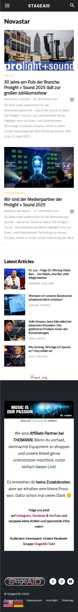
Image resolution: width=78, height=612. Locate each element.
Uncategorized (15, 193)
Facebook (38, 515)
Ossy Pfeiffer (37, 357)
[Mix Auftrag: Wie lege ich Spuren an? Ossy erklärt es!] (14, 356)
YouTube (55, 515)
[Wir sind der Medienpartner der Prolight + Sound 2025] (39, 167)
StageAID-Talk (44, 544)
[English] (8, 603)
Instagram (23, 515)
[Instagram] (61, 581)
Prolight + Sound (17, 99)
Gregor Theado (39, 305)
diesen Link (45, 466)
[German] (19, 603)
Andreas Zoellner (41, 283)
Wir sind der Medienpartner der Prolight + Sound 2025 (33, 202)
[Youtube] (70, 581)
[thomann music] (39, 417)
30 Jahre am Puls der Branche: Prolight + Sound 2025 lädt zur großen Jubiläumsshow (32, 87)
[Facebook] (53, 581)
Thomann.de (39, 420)
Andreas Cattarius (17, 211)
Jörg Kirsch (36, 339)
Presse (8, 76)
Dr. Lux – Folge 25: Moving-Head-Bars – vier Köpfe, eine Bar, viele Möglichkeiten (49, 274)
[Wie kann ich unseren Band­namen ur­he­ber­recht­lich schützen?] (14, 304)
